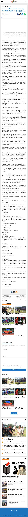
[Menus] (2, 1)
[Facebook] (11, 292)
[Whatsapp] (25, 14)
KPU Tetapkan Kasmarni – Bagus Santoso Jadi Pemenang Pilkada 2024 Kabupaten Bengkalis (16, 495)
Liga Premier (11, 141)
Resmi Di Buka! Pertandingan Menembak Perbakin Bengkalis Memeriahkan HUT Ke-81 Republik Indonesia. (20, 314)
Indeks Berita (18, 515)
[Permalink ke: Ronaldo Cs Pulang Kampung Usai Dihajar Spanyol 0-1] (20, 320)
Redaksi (24, 515)
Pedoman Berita (11, 515)
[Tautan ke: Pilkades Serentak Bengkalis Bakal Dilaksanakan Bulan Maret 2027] (14, 468)
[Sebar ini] (18, 14)
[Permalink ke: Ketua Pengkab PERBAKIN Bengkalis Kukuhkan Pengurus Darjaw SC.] (8, 309)
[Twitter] (14, 292)
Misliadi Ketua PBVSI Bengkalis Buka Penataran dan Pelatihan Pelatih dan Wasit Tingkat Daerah (20, 336)
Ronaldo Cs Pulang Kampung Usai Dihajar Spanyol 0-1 (19, 325)
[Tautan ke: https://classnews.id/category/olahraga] (25, 420)
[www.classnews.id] (14, 1)
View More (14, 413)
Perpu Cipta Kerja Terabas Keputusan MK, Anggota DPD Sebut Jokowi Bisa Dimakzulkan (7, 298)
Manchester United (10, 41)
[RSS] (16, 292)
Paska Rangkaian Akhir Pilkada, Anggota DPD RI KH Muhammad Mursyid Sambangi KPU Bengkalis (17, 489)
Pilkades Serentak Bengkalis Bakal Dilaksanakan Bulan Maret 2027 (10, 477)
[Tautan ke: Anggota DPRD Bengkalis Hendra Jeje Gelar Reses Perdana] (4, 503)
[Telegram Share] (22, 14)
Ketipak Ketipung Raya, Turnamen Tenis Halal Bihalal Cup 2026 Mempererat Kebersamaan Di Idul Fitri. (7, 336)
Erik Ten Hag (12, 61)
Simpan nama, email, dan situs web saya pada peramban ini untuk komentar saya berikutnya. (12, 366)
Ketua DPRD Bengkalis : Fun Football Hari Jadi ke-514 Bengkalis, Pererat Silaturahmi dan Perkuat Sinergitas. (7, 325)
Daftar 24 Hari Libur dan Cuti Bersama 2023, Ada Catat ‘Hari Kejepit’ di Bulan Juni (20, 298)
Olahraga (3, 14)
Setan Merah (17, 99)
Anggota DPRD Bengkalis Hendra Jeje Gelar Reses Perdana (16, 501)
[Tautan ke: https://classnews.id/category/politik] (25, 458)
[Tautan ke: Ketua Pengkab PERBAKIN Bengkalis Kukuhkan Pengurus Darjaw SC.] (14, 429)
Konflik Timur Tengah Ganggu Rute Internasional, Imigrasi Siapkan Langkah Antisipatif (17, 482)
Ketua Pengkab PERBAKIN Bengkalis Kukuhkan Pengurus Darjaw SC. (7, 314)
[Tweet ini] (20, 14)
